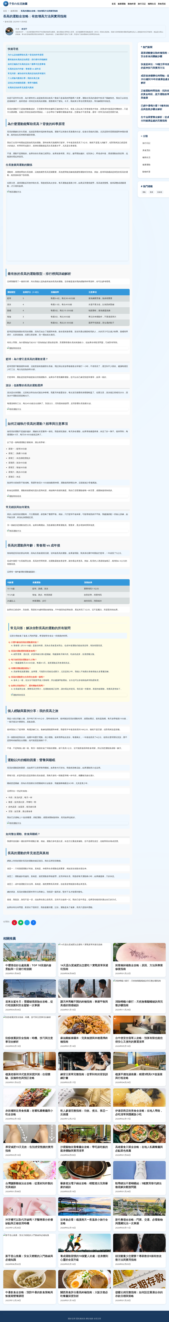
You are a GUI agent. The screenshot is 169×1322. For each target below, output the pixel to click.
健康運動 (122, 3)
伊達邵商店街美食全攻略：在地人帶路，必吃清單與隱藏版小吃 (139, 1112)
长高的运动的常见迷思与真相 (21, 87)
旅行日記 (142, 3)
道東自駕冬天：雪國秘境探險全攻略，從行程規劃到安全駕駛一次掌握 (29, 1003)
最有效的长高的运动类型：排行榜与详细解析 (27, 59)
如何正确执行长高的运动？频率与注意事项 (26, 64)
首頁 (114, 3)
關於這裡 (71, 1318)
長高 (151, 192)
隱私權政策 (80, 1318)
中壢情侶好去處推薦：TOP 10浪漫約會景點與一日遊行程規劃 (28, 967)
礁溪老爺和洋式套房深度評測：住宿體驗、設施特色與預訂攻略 (27, 1076)
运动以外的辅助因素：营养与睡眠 (22, 82)
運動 (144, 192)
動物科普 (132, 3)
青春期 (159, 192)
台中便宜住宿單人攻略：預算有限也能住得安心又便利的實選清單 (139, 1039)
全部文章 (97, 1318)
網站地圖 (89, 1318)
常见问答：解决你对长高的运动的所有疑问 (26, 73)
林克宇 (24, 29)
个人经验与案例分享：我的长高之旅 (23, 78)
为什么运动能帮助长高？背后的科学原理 (25, 54)
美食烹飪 (162, 3)
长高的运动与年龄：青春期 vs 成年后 (24, 68)
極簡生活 (152, 3)
